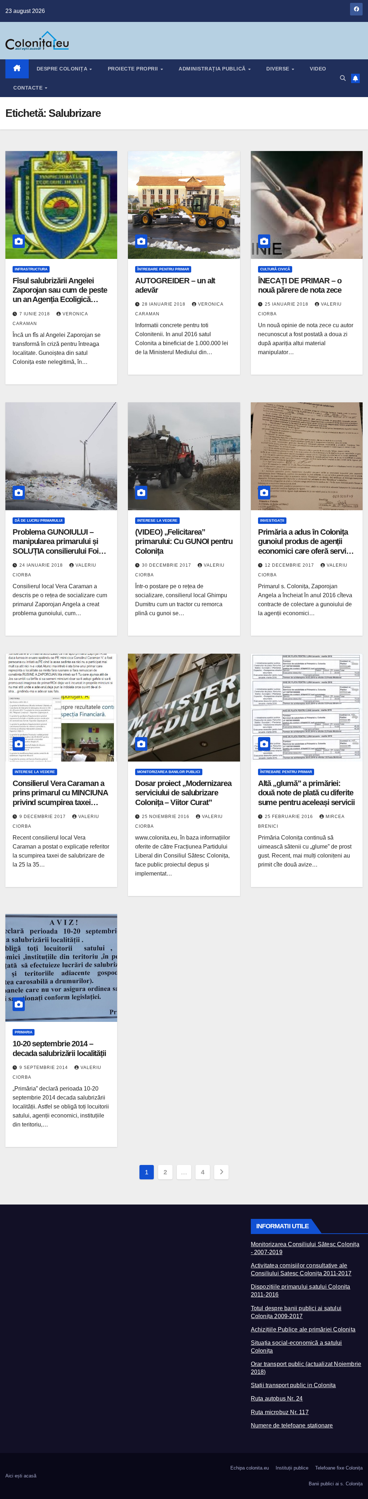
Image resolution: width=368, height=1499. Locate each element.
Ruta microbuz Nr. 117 (280, 1412)
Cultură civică (275, 269)
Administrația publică (213, 69)
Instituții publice (292, 1468)
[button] (343, 78)
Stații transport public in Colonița (293, 1385)
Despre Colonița (63, 69)
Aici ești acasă (20, 1476)
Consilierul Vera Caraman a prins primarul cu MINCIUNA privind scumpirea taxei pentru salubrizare (60, 797)
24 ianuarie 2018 (41, 565)
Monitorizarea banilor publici (168, 772)
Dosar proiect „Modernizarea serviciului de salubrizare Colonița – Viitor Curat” (183, 793)
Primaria (23, 1032)
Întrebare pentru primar (163, 269)
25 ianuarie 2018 (287, 304)
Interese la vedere (157, 520)
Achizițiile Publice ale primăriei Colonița (303, 1329)
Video (318, 69)
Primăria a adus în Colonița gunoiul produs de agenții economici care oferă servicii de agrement (306, 546)
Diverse (278, 69)
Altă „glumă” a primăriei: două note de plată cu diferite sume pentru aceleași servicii (306, 793)
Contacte (28, 88)
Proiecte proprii (134, 69)
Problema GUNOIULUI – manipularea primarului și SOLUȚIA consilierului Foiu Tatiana (57, 546)
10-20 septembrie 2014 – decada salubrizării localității (59, 1048)
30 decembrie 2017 (167, 565)
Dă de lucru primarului (39, 520)
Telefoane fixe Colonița (339, 1468)
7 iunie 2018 (35, 313)
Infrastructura (31, 269)
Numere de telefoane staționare (292, 1425)
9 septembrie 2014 (44, 1067)
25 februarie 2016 (289, 816)
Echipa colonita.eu (249, 1468)
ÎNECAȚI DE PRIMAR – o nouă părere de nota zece (300, 285)
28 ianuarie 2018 (164, 304)
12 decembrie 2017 (290, 565)
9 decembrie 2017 (43, 816)
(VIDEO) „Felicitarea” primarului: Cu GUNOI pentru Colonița (183, 541)
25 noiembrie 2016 (166, 816)
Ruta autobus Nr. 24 (277, 1398)
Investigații (272, 520)
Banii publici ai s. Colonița (336, 1483)
